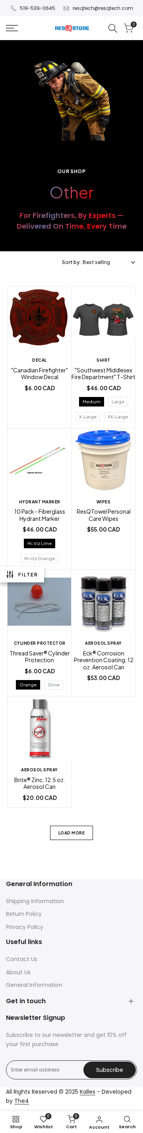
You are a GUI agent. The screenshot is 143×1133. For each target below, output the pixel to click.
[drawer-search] (112, 28)
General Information (34, 985)
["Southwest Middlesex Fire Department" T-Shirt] (103, 320)
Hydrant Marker (39, 501)
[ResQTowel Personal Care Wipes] (103, 461)
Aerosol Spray (103, 643)
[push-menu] (12, 28)
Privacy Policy (24, 927)
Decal (39, 360)
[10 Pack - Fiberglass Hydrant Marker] (40, 461)
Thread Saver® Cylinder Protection (40, 657)
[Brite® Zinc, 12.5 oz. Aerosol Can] (40, 729)
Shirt (103, 360)
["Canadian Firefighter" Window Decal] (40, 320)
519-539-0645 (37, 8)
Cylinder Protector (40, 643)
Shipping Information (35, 901)
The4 (21, 1101)
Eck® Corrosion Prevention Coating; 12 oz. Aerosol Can (103, 660)
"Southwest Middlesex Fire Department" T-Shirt (103, 374)
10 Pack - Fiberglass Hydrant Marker (39, 515)
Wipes (104, 501)
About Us (18, 972)
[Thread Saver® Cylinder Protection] (40, 603)
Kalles (87, 1092)
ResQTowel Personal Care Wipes (104, 515)
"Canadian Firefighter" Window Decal (39, 374)
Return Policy (24, 914)
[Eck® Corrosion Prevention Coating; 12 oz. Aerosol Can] (103, 603)
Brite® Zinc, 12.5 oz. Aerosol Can (39, 783)
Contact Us (21, 959)
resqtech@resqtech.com (103, 8)
